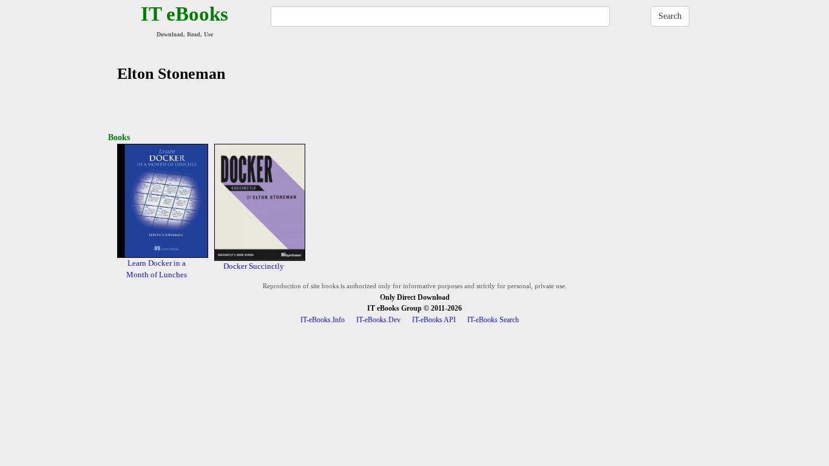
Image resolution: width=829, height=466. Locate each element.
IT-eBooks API (434, 320)
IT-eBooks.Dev (378, 320)
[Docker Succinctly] (259, 201)
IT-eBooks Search (493, 320)
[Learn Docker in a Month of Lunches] (162, 199)
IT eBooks (184, 14)
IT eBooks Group (394, 308)
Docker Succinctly (253, 266)
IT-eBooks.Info (322, 320)
